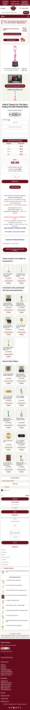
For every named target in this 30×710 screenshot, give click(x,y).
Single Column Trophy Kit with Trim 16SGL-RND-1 (8, 419)
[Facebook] (9, 708)
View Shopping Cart (6, 689)
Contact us (3, 668)
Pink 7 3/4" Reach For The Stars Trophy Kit (7, 275)
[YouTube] (14, 708)
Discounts (3, 666)
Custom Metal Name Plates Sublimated (8, 375)
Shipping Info (4, 681)
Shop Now (3, 549)
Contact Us (3, 559)
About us (3, 664)
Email (15, 525)
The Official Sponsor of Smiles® (5, 3)
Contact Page (4, 698)
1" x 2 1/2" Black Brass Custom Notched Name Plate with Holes (21, 442)
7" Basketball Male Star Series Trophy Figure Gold (17, 610)
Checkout (15, 498)
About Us (3, 554)
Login (15, 511)
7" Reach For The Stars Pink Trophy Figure (20, 275)
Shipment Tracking (6, 684)
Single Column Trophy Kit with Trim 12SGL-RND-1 (21, 464)
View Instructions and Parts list (15, 86)
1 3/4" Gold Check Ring (8, 441)
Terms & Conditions (5, 557)
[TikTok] (16, 708)
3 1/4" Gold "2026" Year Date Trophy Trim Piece (16, 590)
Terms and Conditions (6, 671)
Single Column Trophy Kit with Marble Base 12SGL (21, 304)
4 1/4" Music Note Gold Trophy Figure (14, 625)
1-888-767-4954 (15, 3)
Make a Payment (5, 687)
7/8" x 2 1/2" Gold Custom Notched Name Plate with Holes (7, 397)
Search (26, 12)
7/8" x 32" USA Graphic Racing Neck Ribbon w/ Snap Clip (17, 571)
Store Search (4, 552)
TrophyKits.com (15, 1)
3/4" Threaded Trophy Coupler (20, 397)
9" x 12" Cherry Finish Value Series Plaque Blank (16, 595)
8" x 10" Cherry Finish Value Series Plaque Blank (8, 464)
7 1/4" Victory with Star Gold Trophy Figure (21, 326)
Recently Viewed (8, 568)
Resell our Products (6, 674)
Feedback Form (5, 701)
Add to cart (15, 181)
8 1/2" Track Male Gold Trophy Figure (14, 585)
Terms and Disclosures (7, 657)
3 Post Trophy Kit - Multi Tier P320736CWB (15, 605)
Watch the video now (24, 69)
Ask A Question (15, 187)
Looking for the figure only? (15, 89)
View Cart (7, 487)
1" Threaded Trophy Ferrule (12, 615)
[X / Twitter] (20, 708)
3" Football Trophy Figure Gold (12, 600)
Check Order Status (6, 686)
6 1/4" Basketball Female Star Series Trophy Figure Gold (17, 621)
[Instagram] (11, 708)
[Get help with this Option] (9, 120)
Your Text (5, 119)
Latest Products (4, 564)
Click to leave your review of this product (15, 249)
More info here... (21, 22)
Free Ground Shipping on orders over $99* (24, 3)
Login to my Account (6, 682)
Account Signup (4, 562)
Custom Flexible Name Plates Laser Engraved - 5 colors (8, 304)
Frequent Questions (6, 669)
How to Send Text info (7, 673)
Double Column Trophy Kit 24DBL (20, 419)
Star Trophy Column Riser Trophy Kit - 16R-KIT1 (8, 348)
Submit (15, 542)
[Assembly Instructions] (15, 79)
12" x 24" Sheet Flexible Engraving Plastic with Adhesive (8, 326)
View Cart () (25, 8)
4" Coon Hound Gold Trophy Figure (13, 580)
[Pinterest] (18, 708)
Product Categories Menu (8, 480)
